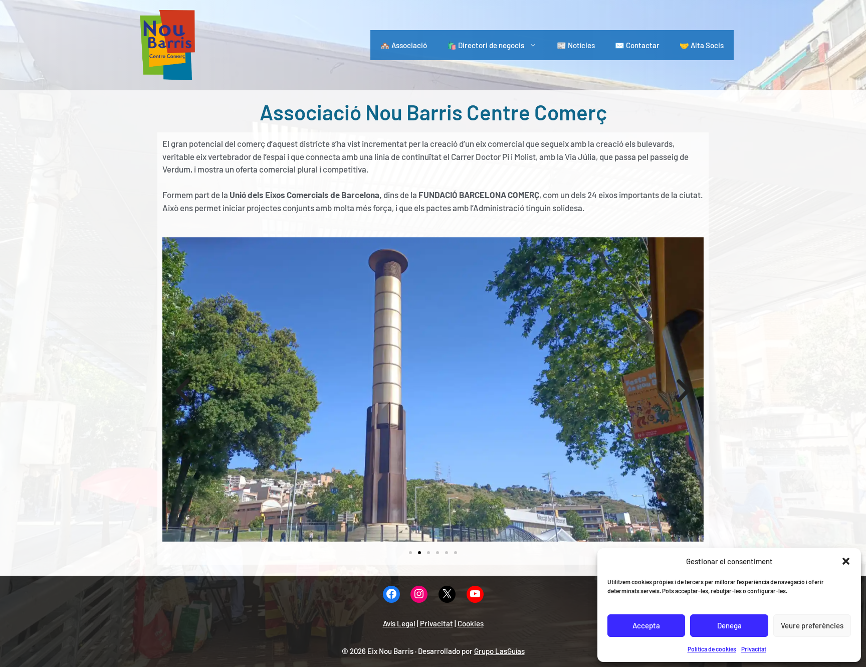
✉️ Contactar (637, 45)
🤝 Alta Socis (702, 45)
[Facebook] (391, 594)
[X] (447, 594)
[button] (846, 561)
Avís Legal (399, 623)
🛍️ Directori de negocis (485, 45)
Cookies (471, 623)
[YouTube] (475, 594)
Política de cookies (712, 648)
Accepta (646, 625)
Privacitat (753, 648)
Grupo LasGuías (499, 650)
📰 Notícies (576, 45)
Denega (729, 625)
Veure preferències (812, 625)
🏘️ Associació (403, 45)
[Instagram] (419, 594)
